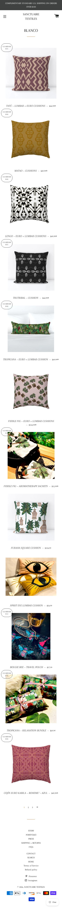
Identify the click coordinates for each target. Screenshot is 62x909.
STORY (31, 830)
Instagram (32, 880)
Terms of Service (31, 865)
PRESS (31, 839)
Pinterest (32, 876)
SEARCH (31, 857)
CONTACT (31, 853)
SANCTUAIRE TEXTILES (31, 17)
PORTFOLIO (31, 835)
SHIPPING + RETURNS (31, 843)
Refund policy (31, 869)
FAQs (31, 847)
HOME (31, 861)
